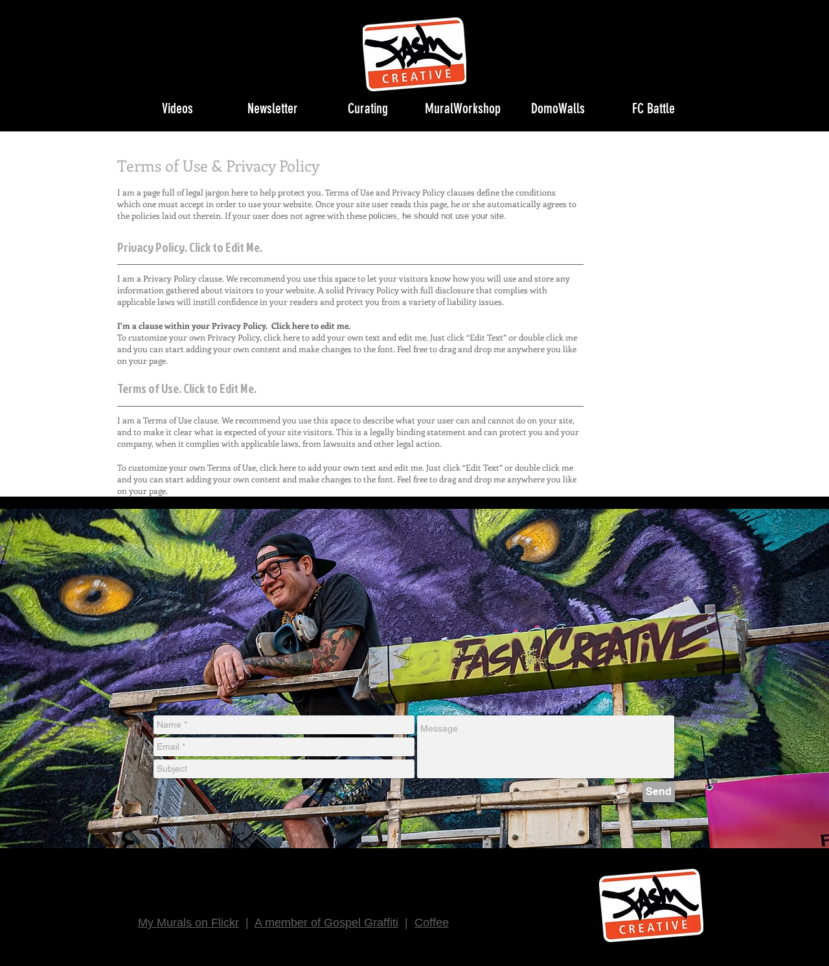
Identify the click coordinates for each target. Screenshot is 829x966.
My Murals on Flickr (188, 922)
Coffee (431, 922)
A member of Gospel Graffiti (326, 922)
